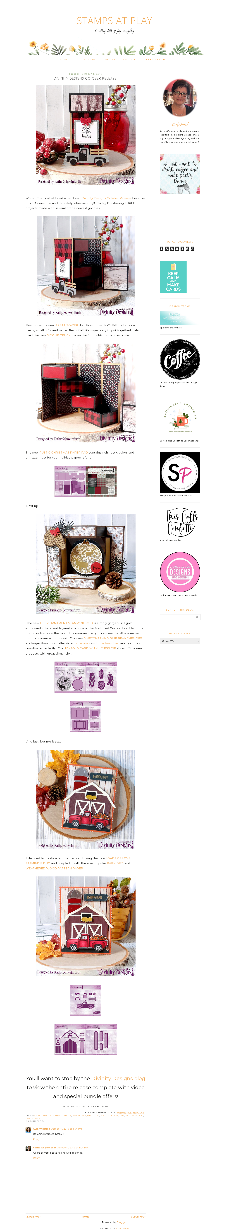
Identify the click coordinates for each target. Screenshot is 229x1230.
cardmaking (41, 1116)
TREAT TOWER (67, 325)
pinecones (82, 643)
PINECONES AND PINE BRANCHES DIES (113, 638)
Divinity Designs (109, 1116)
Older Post (138, 1217)
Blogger (121, 1222)
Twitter (85, 1107)
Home (64, 59)
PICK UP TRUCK (59, 335)
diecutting (93, 1116)
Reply (36, 1139)
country (66, 1116)
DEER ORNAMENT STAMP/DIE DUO (66, 623)
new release (33, 1119)
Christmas (55, 1116)
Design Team (79, 1116)
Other (105, 1107)
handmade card (134, 1116)
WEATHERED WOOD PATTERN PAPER (54, 868)
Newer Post (33, 1217)
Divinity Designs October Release (106, 198)
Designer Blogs (122, 1229)
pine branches (108, 643)
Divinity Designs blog (118, 1078)
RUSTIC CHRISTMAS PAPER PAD (63, 452)
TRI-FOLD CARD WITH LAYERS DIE (90, 648)
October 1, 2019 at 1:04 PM (66, 1128)
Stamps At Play (114, 20)
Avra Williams (41, 1128)
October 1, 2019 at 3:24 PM (72, 1147)
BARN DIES (115, 863)
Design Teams (85, 59)
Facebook (75, 1107)
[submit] (197, 617)
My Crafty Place (155, 59)
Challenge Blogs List (120, 59)
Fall (122, 1116)
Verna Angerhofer (44, 1147)
